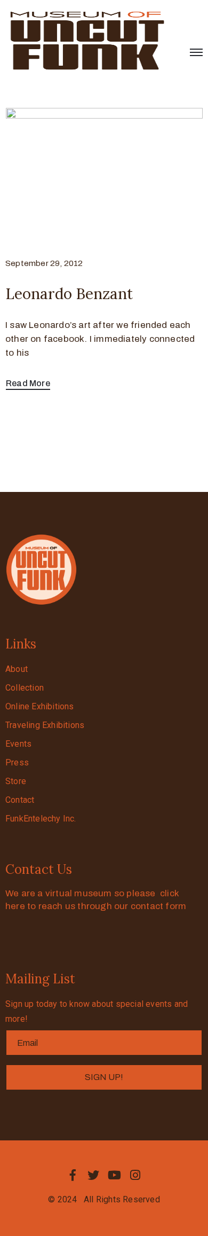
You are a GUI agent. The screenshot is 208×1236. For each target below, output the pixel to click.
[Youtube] (114, 1175)
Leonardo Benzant (69, 293)
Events (18, 744)
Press (17, 762)
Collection (24, 688)
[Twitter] (93, 1175)
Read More (28, 383)
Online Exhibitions (39, 706)
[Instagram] (135, 1175)
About (16, 669)
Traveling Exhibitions (44, 725)
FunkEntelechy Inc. (40, 818)
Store (15, 781)
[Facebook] (72, 1175)
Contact (19, 800)
